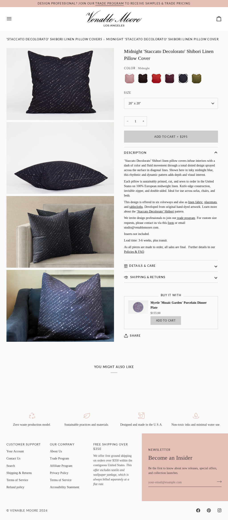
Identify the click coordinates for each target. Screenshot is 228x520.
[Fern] (196, 79)
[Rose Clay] (130, 79)
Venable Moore (24, 510)
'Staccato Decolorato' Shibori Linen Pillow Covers (54, 39)
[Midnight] (184, 79)
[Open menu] (13, 18)
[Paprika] (157, 79)
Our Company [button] (62, 444)
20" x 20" (135, 103)
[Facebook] (198, 510)
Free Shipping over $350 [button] (110, 447)
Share (135, 335)
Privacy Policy (59, 473)
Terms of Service (17, 480)
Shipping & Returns (147, 277)
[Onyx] (144, 79)
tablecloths (136, 206)
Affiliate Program (61, 465)
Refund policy (15, 487)
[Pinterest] (209, 510)
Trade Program (59, 458)
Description (135, 152)
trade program (109, 3)
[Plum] (170, 79)
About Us (56, 451)
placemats (210, 202)
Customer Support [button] (23, 444)
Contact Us (13, 458)
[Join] (218, 481)
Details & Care (142, 265)
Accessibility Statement (64, 487)
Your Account (15, 451)
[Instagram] (220, 510)
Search (10, 465)
